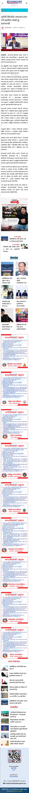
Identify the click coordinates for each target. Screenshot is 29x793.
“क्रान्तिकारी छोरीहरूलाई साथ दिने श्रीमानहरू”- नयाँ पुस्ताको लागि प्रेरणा (18, 714)
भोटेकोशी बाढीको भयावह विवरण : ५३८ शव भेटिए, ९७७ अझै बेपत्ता (18, 695)
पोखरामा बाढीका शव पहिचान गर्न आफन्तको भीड (18, 688)
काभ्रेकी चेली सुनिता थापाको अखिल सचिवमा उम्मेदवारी (17, 742)
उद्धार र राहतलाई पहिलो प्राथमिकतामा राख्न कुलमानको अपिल (21, 281)
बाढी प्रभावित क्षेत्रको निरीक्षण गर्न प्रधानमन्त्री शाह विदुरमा (7, 328)
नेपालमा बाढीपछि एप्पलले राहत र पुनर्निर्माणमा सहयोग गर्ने (18, 674)
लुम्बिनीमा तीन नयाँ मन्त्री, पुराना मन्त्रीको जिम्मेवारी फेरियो (21, 328)
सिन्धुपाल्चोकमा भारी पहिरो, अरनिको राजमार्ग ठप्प (17, 721)
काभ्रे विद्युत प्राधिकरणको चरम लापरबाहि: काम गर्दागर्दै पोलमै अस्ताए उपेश (18, 736)
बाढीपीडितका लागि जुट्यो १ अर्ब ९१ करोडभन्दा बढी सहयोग (7, 281)
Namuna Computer (18, 791)
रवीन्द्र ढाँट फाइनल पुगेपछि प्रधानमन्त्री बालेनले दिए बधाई (16, 681)
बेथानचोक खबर (8, 28)
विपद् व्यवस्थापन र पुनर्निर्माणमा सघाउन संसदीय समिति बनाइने (21, 304)
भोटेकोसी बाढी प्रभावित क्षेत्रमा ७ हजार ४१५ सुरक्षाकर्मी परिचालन (6, 306)
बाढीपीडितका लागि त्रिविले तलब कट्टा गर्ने (17, 667)
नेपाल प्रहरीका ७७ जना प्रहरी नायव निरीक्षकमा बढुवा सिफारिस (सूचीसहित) (18, 729)
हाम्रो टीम (13, 770)
